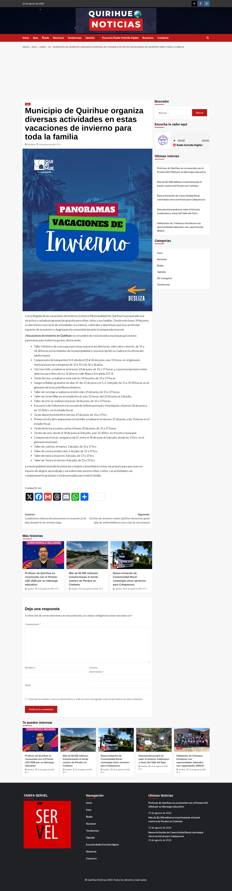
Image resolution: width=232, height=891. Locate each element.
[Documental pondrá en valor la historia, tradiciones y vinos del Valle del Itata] (154, 740)
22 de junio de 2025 (47, 144)
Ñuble (45, 38)
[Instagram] (206, 3)
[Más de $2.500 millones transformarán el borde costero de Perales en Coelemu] (87, 555)
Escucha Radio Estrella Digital (120, 38)
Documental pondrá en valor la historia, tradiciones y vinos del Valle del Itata (178, 211)
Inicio (26, 38)
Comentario (33, 624)
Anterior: (55, 518)
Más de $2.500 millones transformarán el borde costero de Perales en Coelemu (179, 183)
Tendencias (74, 38)
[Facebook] (200, 3)
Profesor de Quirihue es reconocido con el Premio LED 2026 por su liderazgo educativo (181, 170)
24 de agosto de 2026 (159, 766)
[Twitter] (194, 3)
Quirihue (31, 144)
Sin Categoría (164, 278)
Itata (35, 38)
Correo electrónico (96, 669)
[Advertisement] (116, 74)
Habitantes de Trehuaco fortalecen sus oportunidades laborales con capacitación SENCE (180, 227)
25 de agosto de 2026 (46, 589)
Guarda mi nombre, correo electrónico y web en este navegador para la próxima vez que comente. (85, 698)
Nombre (30, 667)
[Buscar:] (174, 112)
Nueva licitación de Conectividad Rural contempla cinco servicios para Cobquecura (181, 197)
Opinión (91, 38)
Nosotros (148, 38)
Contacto (163, 38)
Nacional (58, 38)
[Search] (208, 38)
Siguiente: (119, 518)
